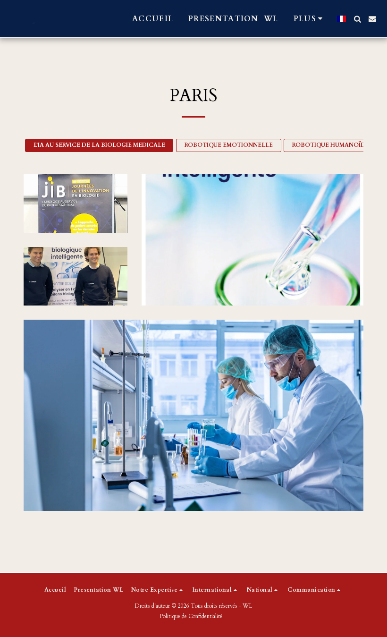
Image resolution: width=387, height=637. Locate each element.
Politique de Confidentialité (191, 616)
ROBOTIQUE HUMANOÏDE (330, 145)
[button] (357, 19)
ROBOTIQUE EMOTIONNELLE (229, 145)
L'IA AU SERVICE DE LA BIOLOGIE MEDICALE (99, 145)
